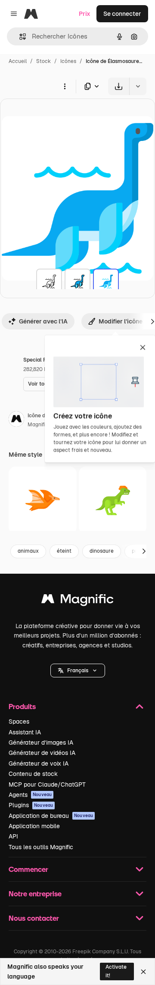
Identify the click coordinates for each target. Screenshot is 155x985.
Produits (22, 706)
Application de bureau (51, 816)
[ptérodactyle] (43, 500)
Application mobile (34, 826)
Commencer (28, 869)
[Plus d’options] (64, 86)
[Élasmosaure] (49, 281)
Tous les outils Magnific (41, 847)
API (13, 836)
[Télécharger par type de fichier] (92, 86)
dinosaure (102, 551)
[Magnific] (77, 601)
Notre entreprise (35, 893)
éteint (64, 551)
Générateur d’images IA (41, 742)
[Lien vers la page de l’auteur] (16, 420)
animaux (28, 551)
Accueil (18, 61)
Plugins (31, 805)
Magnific (38, 424)
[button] (77, 670)
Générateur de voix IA (38, 763)
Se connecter (122, 14)
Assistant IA (25, 732)
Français (77, 670)
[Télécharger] (118, 86)
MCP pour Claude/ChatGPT (47, 784)
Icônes (68, 61)
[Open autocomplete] (19, 36)
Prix (84, 14)
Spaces (19, 721)
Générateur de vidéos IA (42, 753)
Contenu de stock (33, 774)
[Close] (143, 972)
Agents (30, 795)
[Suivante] (144, 551)
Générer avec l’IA (43, 321)
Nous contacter (34, 917)
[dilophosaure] (113, 500)
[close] (142, 348)
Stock (43, 61)
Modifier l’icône (121, 321)
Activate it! (116, 971)
